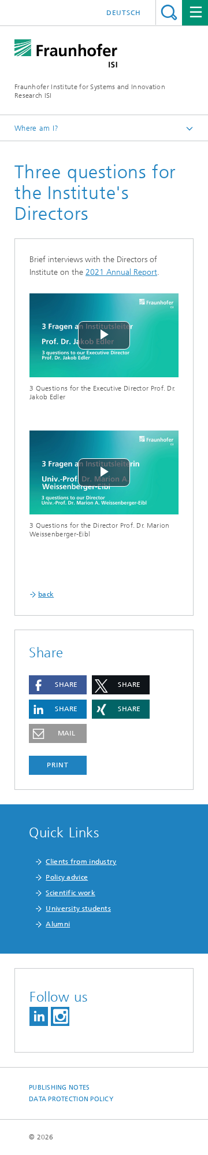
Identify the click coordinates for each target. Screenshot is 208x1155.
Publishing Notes (59, 1087)
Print (58, 765)
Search (169, 12)
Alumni (58, 924)
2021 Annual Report (121, 272)
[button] (58, 684)
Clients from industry (81, 862)
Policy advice (67, 877)
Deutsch (123, 13)
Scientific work (70, 893)
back (46, 594)
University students (78, 908)
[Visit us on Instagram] (60, 1016)
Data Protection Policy (71, 1099)
